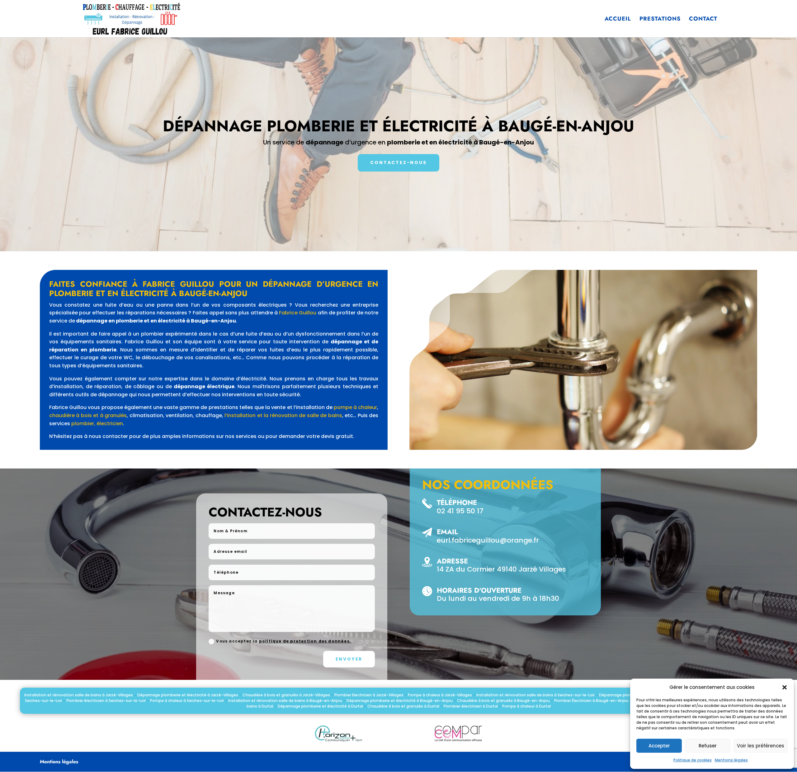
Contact (703, 19)
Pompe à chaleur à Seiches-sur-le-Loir (187, 700)
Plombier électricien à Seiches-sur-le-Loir (106, 700)
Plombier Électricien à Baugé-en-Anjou (591, 700)
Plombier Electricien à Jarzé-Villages (368, 695)
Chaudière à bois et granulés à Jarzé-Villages (286, 695)
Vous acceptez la (283, 641)
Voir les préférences (760, 745)
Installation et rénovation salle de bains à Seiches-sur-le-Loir (535, 695)
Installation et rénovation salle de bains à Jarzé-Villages (78, 695)
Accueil (618, 19)
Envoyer (349, 659)
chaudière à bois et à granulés (88, 415)
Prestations (660, 19)
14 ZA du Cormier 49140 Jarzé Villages (501, 569)
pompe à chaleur (355, 407)
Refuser (708, 745)
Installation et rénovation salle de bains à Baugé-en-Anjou (285, 700)
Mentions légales (731, 760)
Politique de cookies (692, 760)
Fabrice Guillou (297, 312)
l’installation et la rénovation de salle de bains (283, 415)
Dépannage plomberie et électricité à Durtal (320, 706)
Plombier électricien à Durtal (471, 706)
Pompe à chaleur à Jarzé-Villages (440, 695)
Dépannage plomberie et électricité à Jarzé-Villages (187, 695)
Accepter (659, 745)
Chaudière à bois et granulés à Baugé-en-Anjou (503, 700)
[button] (784, 687)
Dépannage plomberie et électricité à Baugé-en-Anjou (400, 700)
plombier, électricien (97, 423)
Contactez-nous (398, 162)
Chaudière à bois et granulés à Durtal (403, 706)
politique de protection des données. (305, 641)
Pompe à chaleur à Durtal (526, 706)
